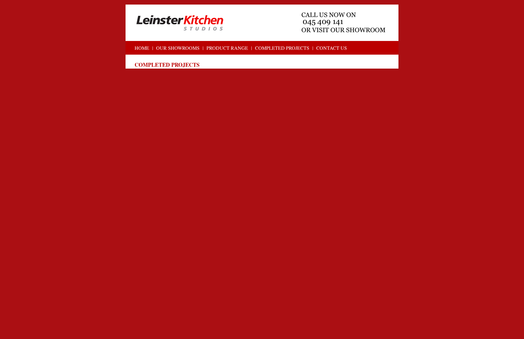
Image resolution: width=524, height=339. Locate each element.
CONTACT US (331, 48)
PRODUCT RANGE (227, 48)
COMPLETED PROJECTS (282, 48)
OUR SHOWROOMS (178, 48)
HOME (142, 48)
